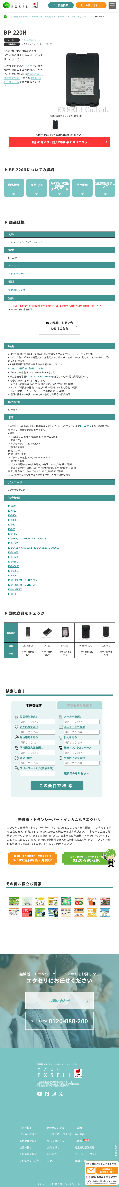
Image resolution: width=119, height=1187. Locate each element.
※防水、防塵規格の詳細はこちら (25, 368)
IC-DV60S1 (13, 566)
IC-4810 (12, 510)
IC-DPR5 (12, 533)
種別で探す (26, 1127)
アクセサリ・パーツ (31, 1160)
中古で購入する (55, 1140)
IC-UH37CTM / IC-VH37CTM (22, 584)
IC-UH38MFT (15, 589)
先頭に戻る (116, 1151)
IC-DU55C (13, 543)
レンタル (76, 747)
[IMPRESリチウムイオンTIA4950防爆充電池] (86, 632)
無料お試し (53, 1147)
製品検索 (63, 5)
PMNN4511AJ (85, 645)
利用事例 (52, 1154)
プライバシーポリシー (87, 1154)
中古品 (28, 66)
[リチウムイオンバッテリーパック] (65, 632)
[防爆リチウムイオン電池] (28, 632)
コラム (50, 1160)
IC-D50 (11, 524)
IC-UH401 (13, 594)
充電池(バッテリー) (18, 290)
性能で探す (26, 1147)
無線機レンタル (55, 1127)
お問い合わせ (93, 5)
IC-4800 (12, 506)
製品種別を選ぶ (29, 716)
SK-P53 (47, 645)
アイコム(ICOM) (79, 16)
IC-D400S (13, 520)
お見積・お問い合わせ (61, 326)
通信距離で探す (28, 1140)
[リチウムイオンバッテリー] (106, 632)
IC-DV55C (13, 561)
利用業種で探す (28, 1154)
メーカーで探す (28, 1134)
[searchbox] (38, 721)
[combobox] (37, 721)
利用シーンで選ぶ (74, 727)
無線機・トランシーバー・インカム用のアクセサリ (39, 16)
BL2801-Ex (28, 645)
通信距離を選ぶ (29, 737)
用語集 (78, 1127)
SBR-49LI (106, 645)
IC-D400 (12, 515)
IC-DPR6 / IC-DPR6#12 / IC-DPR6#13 (27, 538)
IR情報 (78, 1140)
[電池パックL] (47, 632)
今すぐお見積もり (28, 653)
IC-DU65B (13, 552)
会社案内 (80, 1134)
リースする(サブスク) (59, 1134)
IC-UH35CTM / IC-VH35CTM (22, 580)
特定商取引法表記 (84, 1147)
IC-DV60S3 (13, 570)
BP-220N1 (85, 425)
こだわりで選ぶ (29, 727)
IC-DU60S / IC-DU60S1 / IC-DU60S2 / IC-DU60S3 (33, 547)
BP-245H (65, 645)
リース (87, 747)
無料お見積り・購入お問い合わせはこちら (59, 142)
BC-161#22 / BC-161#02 (38, 376)
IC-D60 (11, 529)
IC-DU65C (13, 557)
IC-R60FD (13, 575)
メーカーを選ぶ (73, 716)
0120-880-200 (59, 1021)
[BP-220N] (55, 125)
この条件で (57, 785)
